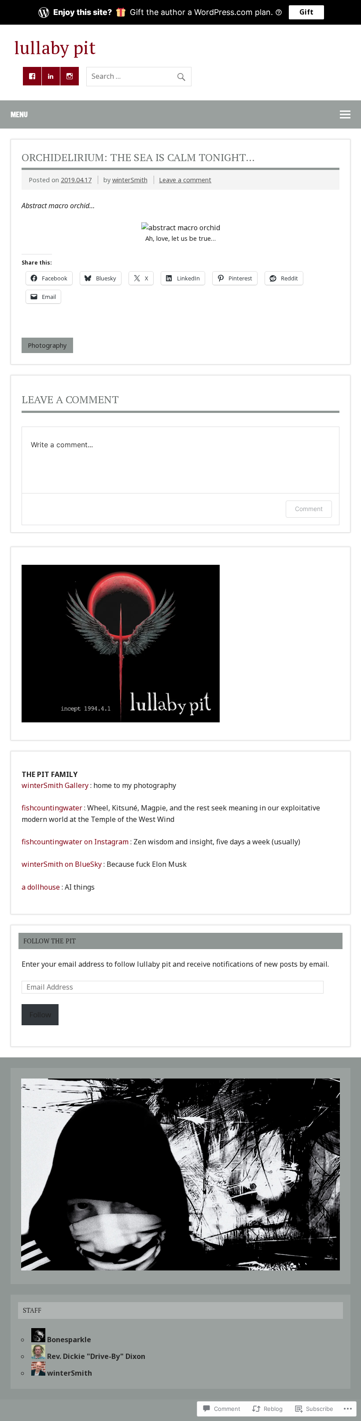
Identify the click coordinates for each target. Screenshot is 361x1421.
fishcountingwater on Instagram (75, 842)
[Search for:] (139, 76)
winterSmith (129, 180)
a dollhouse (41, 887)
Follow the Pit (49, 941)
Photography (47, 345)
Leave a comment (185, 180)
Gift (306, 12)
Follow (40, 1014)
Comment (309, 508)
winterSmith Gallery (55, 785)
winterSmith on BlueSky (62, 864)
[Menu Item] (32, 76)
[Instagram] (69, 76)
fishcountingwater (52, 808)
